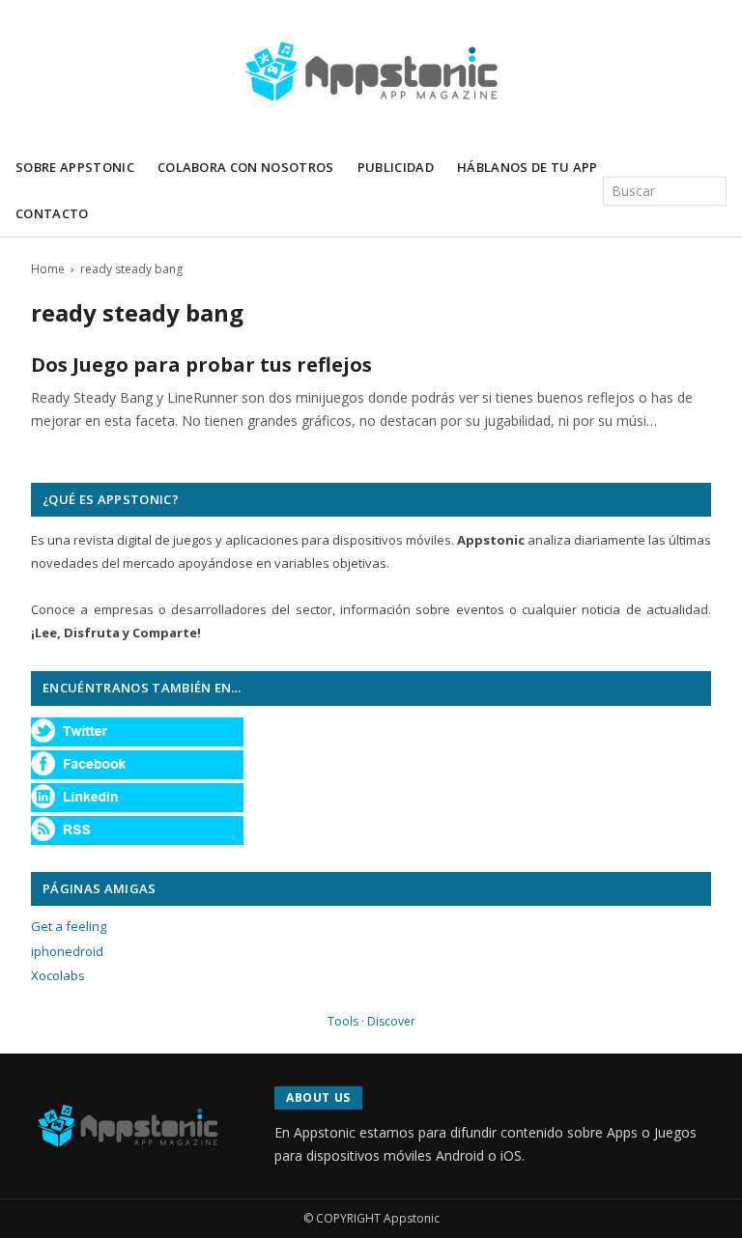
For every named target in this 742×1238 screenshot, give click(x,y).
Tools (343, 1021)
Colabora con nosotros (245, 167)
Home (48, 269)
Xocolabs (58, 975)
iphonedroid (67, 951)
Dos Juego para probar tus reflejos (201, 365)
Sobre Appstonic (74, 167)
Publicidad (395, 167)
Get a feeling (68, 926)
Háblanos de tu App (527, 167)
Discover (391, 1021)
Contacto (52, 213)
